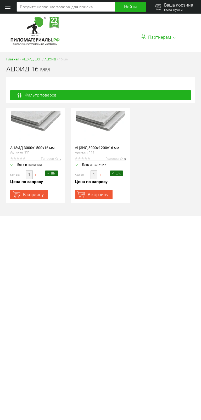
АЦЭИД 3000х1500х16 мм (32, 148)
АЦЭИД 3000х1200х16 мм (97, 148)
